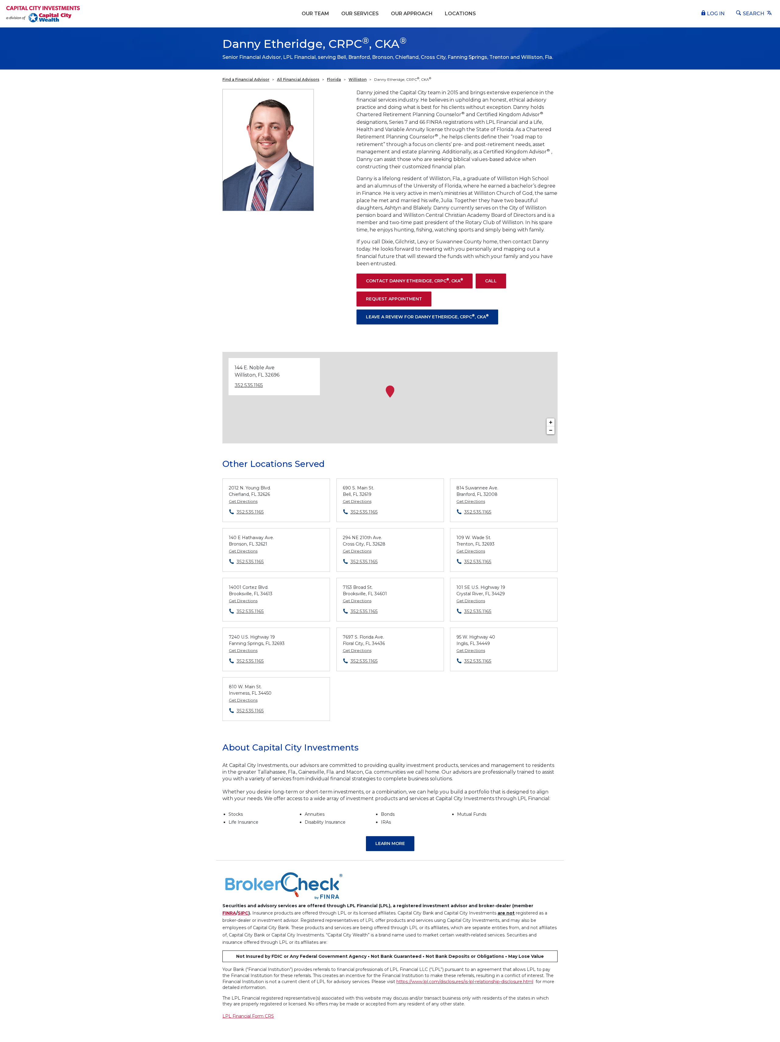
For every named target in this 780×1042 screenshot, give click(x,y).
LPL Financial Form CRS (248, 1016)
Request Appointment (394, 299)
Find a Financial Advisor (245, 79)
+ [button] (550, 422)
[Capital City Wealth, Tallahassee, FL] (43, 13)
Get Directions (243, 501)
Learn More (390, 843)
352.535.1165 (249, 385)
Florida (334, 79)
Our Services (360, 13)
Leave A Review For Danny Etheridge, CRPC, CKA (427, 316)
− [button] (550, 430)
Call (491, 281)
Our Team (315, 13)
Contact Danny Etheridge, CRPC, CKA (414, 280)
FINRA (229, 913)
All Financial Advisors (298, 79)
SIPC (243, 913)
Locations (460, 13)
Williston (358, 79)
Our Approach (412, 13)
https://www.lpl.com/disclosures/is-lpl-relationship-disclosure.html (464, 981)
